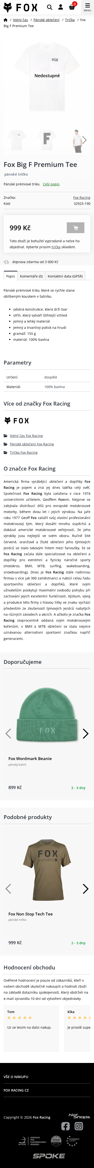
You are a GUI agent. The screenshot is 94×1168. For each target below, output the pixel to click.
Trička (70, 20)
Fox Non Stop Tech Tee (30, 914)
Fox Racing (81, 197)
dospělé (50, 377)
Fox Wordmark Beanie (30, 758)
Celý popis (51, 184)
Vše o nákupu (16, 1076)
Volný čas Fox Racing (26, 435)
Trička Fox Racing (24, 452)
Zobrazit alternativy (75, 227)
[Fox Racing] (47, 422)
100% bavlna (54, 386)
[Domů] (5, 20)
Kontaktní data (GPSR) (65, 276)
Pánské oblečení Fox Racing (32, 444)
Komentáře (31, 276)
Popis (10, 276)
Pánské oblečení (47, 20)
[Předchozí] (8, 733)
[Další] (85, 733)
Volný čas (20, 20)
